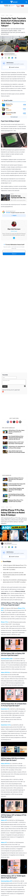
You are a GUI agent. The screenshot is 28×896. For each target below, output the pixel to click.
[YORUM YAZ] (12, 58)
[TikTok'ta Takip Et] (20, 422)
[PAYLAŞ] (2, 58)
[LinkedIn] (14, 238)
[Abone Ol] (15, 57)
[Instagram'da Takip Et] (11, 422)
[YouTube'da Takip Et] (17, 422)
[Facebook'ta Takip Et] (8, 422)
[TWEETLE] (6, 58)
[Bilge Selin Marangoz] (14, 222)
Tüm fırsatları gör (14, 116)
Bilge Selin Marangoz (9, 53)
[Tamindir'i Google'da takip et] (14, 214)
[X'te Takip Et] (14, 422)
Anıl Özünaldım (8, 543)
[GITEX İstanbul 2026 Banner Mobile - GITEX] (14, 5)
